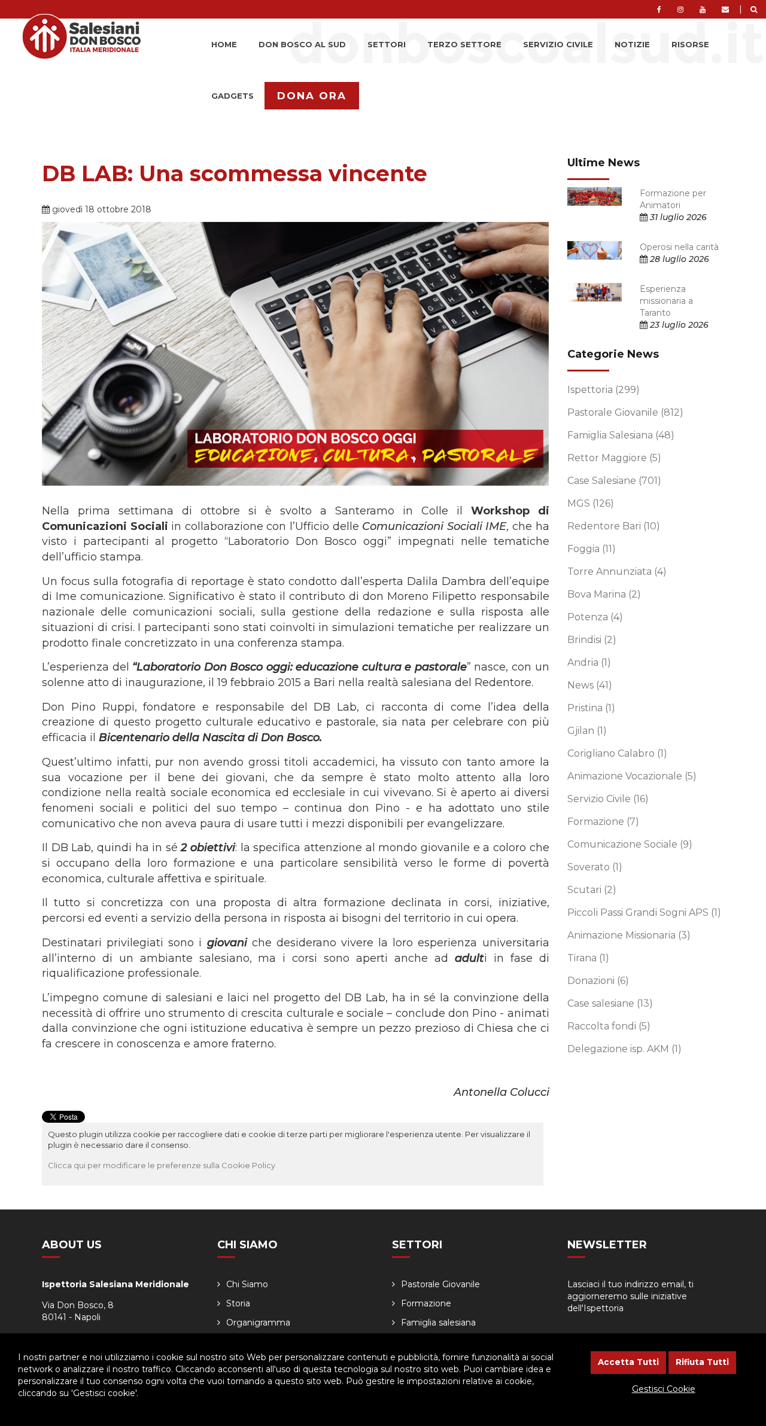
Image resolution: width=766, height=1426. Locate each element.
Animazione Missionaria (629, 935)
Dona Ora (311, 96)
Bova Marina (604, 594)
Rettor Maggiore (614, 458)
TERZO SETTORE (464, 44)
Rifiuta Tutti (702, 1362)
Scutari (591, 889)
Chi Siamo (247, 1284)
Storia (238, 1303)
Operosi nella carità (679, 247)
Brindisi (591, 639)
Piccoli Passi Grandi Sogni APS (644, 912)
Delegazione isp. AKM (624, 1049)
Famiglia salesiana (438, 1322)
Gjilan (587, 730)
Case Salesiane (614, 480)
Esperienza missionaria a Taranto (666, 301)
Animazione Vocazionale (632, 776)
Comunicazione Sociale (629, 844)
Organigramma (258, 1322)
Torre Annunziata (617, 571)
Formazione (603, 821)
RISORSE (690, 44)
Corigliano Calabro (617, 753)
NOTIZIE (632, 44)
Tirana (588, 958)
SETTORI (386, 44)
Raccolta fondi (609, 1026)
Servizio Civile (608, 799)
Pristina (591, 708)
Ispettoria (603, 389)
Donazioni (598, 980)
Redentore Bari (613, 526)
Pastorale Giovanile (625, 412)
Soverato (594, 867)
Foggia (591, 548)
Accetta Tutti (628, 1362)
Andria (589, 662)
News (589, 685)
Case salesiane (610, 1003)
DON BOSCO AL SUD (302, 44)
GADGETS (232, 95)
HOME (224, 44)
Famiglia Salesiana (620, 435)
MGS (590, 503)
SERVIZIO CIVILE (558, 44)
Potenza (595, 617)
